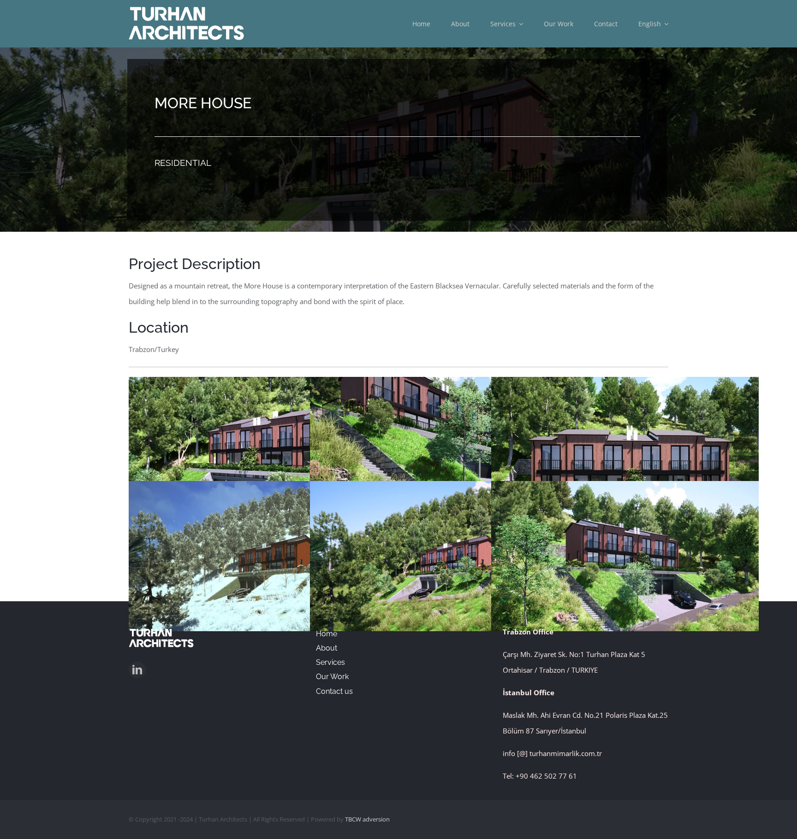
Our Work (332, 676)
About (326, 648)
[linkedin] (137, 669)
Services (330, 662)
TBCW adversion (367, 819)
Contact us (334, 691)
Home (326, 633)
